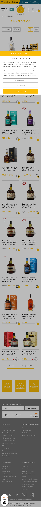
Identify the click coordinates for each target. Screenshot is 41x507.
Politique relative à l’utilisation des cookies (23, 75)
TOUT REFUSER (20, 86)
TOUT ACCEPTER (20, 91)
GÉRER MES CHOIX (20, 80)
